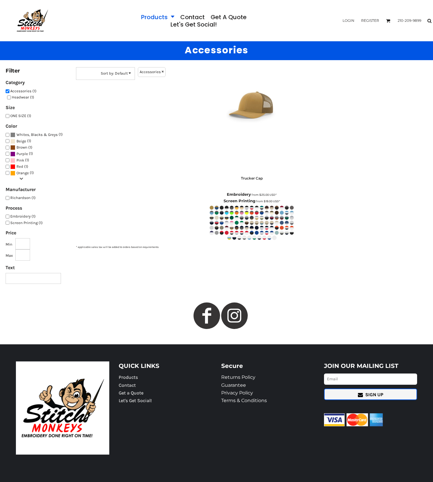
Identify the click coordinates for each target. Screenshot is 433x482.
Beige (21, 141)
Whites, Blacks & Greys (37, 134)
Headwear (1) (23, 97)
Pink (20, 160)
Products (128, 377)
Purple (22, 154)
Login (348, 20)
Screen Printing (239, 200)
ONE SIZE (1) (20, 115)
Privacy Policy (237, 393)
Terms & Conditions (244, 400)
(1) (39, 134)
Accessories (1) (23, 91)
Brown (21, 147)
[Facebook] (207, 315)
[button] (157, 17)
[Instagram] (234, 315)
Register (370, 20)
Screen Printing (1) (26, 223)
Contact (127, 385)
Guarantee (233, 385)
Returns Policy (238, 377)
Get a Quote (131, 393)
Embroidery (239, 194)
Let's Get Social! (135, 400)
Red (19, 166)
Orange (22, 173)
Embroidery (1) (23, 216)
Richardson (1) (23, 197)
